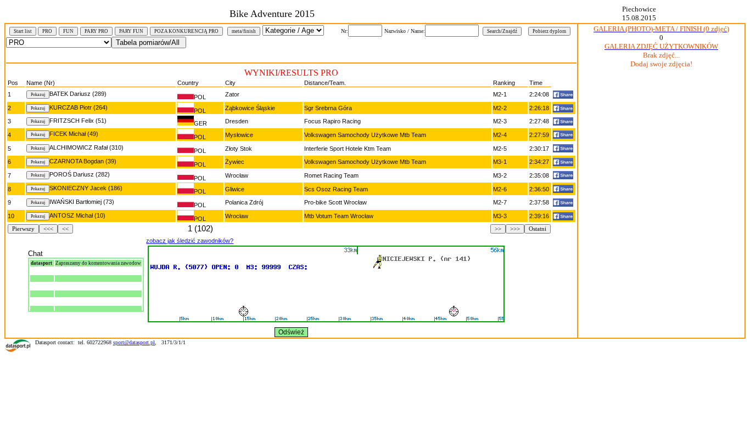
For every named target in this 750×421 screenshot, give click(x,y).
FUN (68, 31)
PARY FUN (131, 31)
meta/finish (244, 31)
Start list (23, 31)
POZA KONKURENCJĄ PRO (186, 31)
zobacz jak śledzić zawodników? (189, 240)
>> (498, 229)
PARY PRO (96, 31)
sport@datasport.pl (134, 342)
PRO (47, 31)
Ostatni (537, 229)
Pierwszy (23, 229)
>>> (515, 229)
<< (65, 229)
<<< (48, 229)
